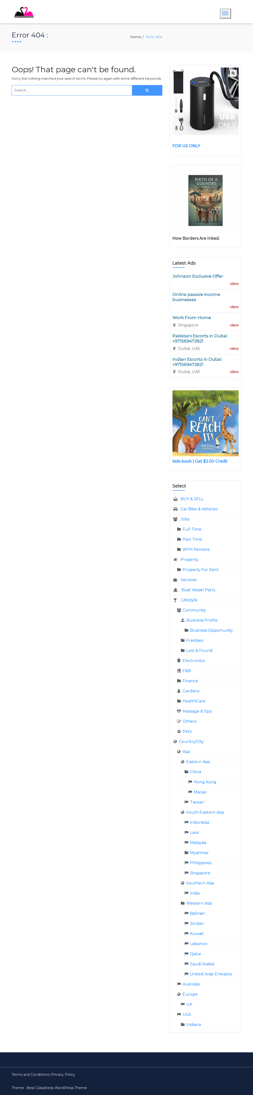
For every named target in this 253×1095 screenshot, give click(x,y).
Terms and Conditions (30, 1074)
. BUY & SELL (191, 499)
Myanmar (199, 852)
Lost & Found (199, 650)
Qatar (195, 953)
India (195, 893)
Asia (186, 751)
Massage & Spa (197, 711)
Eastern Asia (198, 761)
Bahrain (197, 913)
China (195, 772)
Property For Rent (201, 569)
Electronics (194, 660)
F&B (187, 670)
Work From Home (191, 317)
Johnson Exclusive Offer (197, 276)
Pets (187, 731)
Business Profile (202, 620)
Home (135, 37)
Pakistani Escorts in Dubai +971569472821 (199, 338)
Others (189, 721)
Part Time (192, 539)
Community (194, 610)
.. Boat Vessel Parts (197, 590)
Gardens (191, 691)
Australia (191, 984)
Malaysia (198, 842)
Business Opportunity (211, 630)
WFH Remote (196, 549)
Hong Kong (205, 782)
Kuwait (197, 933)
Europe (190, 994)
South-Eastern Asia (205, 812)
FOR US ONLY (186, 146)
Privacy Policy (63, 1074)
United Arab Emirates (211, 974)
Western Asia (199, 903)
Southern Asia (200, 883)
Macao (200, 792)
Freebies (194, 640)
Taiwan (197, 802)
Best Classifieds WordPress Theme (57, 1088)
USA (187, 1014)
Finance (190, 681)
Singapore (200, 873)
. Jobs (184, 519)
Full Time (192, 529)
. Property (188, 559)
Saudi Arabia (202, 964)
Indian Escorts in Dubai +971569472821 (196, 362)
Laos (194, 832)
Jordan (197, 923)
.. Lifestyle (188, 600)
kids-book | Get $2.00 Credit (200, 461)
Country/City (191, 741)
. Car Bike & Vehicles (198, 509)
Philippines (200, 863)
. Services (188, 579)
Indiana (193, 1024)
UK (189, 1004)
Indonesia (199, 822)
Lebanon (199, 943)
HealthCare (194, 701)
